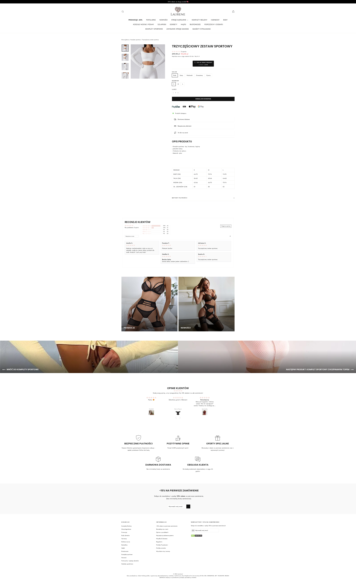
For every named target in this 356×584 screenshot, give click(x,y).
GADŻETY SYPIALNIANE (201, 29)
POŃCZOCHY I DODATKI (213, 24)
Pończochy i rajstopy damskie (130, 561)
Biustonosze (124, 551)
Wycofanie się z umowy (163, 551)
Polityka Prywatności (162, 545)
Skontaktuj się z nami (162, 529)
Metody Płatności (179, 198)
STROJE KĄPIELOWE (179, 20)
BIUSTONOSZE (195, 24)
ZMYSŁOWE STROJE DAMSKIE (178, 29)
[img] (142, 245)
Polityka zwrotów (161, 548)
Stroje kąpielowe (126, 529)
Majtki (123, 548)
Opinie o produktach (162, 532)
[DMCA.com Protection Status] (213, 536)
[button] (176, 52)
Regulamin (159, 542)
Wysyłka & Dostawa (161, 539)
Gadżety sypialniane (127, 564)
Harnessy (124, 539)
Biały (174, 75)
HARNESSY (215, 20)
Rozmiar (175, 80)
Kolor (174, 72)
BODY (225, 20)
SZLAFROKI (162, 24)
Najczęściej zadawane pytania (165, 535)
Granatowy (199, 75)
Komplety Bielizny (126, 526)
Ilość (174, 89)
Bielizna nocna (125, 542)
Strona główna (125, 40)
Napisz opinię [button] (225, 226)
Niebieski (190, 75)
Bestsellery (124, 545)
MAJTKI (183, 24)
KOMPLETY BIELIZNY (199, 20)
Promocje (124, 532)
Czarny (208, 75)
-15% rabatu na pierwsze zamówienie (166, 526)
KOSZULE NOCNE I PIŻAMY (143, 24)
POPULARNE (151, 20)
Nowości (124, 558)
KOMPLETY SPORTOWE (154, 29)
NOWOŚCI (163, 20)
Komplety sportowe (136, 40)
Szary (181, 75)
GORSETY (173, 24)
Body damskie (125, 535)
